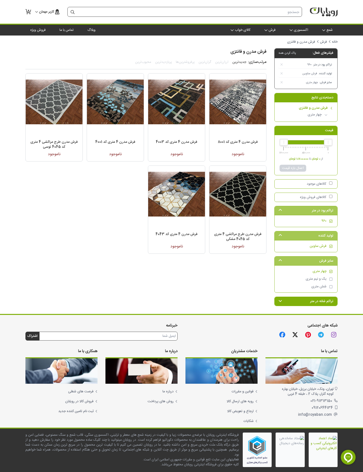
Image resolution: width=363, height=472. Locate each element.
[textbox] (190, 12)
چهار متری (315, 115)
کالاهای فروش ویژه (313, 197)
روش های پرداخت (161, 401)
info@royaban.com (315, 415)
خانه (335, 41)
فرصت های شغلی (81, 392)
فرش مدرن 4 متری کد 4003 (176, 142)
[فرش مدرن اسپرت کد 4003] (176, 101)
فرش (323, 41)
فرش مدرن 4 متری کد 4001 (115, 142)
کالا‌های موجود (316, 184)
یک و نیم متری (316, 279)
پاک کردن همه (287, 53)
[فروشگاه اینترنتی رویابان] (324, 12)
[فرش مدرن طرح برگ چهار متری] (115, 101)
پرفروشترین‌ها (185, 62)
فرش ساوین (318, 246)
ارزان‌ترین (221, 62)
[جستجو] (73, 12)
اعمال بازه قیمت (293, 168)
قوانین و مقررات (242, 392)
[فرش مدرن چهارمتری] (237, 101)
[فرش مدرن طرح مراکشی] (237, 194)
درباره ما (168, 392)
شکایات (248, 421)
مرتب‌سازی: (257, 62)
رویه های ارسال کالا (240, 401)
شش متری (318, 287)
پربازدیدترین (163, 62)
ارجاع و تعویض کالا (240, 411)
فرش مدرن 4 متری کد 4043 (177, 234)
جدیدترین (239, 62)
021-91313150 (321, 401)
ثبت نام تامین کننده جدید (76, 411)
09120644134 (323, 408)
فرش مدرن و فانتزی (313, 108)
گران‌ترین (205, 62)
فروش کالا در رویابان (79, 401)
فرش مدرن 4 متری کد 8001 (238, 142)
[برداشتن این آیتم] (281, 65)
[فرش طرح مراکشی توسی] (54, 101)
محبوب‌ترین (143, 62)
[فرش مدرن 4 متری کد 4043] (176, 194)
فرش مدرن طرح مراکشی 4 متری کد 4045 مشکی (238, 236)
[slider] (328, 142)
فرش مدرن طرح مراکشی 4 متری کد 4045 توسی (54, 144)
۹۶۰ (324, 221)
